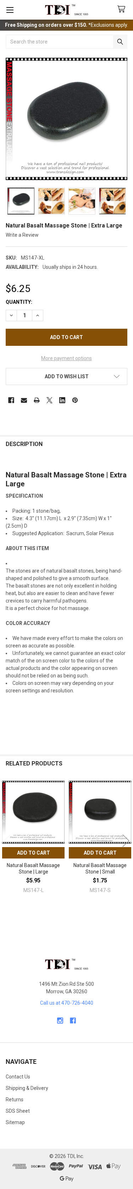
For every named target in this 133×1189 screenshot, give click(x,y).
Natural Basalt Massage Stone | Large (33, 868)
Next (126, 841)
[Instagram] (60, 1020)
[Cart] (122, 9)
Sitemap (15, 1122)
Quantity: (19, 302)
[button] (66, 376)
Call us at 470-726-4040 (66, 1003)
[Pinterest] (75, 400)
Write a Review (22, 235)
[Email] (23, 400)
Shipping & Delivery (27, 1088)
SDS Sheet (18, 1111)
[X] (49, 400)
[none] (66, 119)
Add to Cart (33, 853)
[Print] (36, 400)
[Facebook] (11, 400)
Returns (14, 1099)
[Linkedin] (62, 400)
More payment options (66, 358)
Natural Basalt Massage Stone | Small (100, 868)
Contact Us (18, 1077)
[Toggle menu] (10, 10)
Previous (7, 841)
